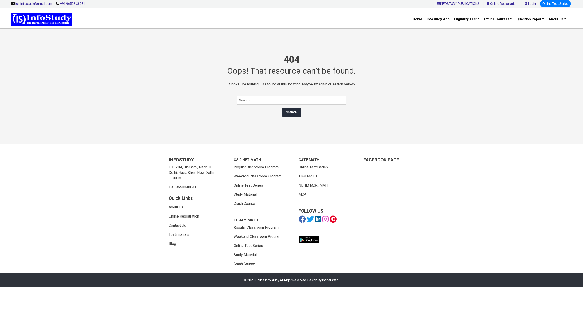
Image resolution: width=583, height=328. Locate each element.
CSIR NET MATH (247, 160)
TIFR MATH (308, 176)
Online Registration (503, 3)
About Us (556, 19)
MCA (302, 194)
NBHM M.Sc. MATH (314, 185)
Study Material (245, 194)
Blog (172, 243)
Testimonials (179, 234)
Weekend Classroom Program (257, 176)
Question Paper (528, 19)
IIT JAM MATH (246, 220)
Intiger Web (330, 280)
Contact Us (177, 225)
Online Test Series (555, 3)
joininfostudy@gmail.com (33, 3)
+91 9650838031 (182, 187)
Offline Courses (496, 19)
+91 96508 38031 (72, 3)
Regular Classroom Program (256, 167)
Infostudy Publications (459, 3)
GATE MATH (309, 160)
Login (531, 3)
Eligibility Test (465, 19)
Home (417, 19)
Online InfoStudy (267, 280)
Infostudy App (438, 19)
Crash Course (244, 203)
